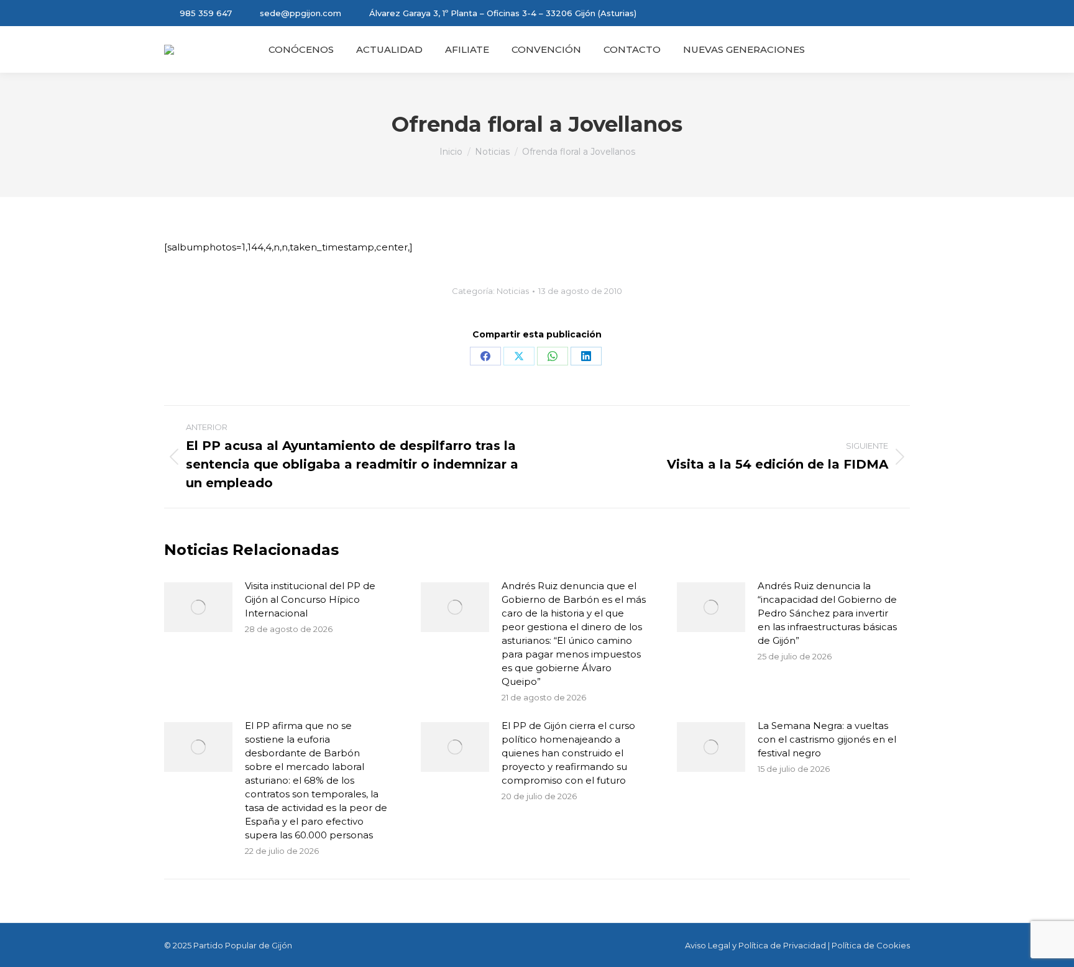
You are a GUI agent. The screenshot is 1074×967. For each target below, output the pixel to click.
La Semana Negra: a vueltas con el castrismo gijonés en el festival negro (827, 739)
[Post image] (198, 607)
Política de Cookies (871, 945)
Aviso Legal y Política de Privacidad (755, 945)
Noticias (513, 291)
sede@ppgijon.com (300, 13)
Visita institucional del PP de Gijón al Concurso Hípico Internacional (310, 599)
